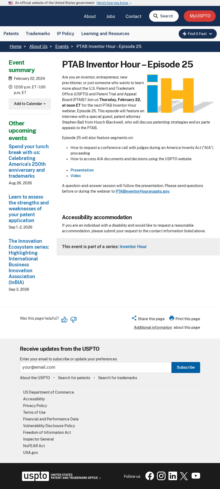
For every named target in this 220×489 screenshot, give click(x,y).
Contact (133, 16)
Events (62, 46)
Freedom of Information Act (47, 432)
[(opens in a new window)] (160, 479)
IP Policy (65, 33)
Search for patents (74, 378)
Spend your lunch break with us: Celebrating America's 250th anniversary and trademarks (29, 161)
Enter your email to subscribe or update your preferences (68, 359)
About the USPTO (35, 378)
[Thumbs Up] (64, 319)
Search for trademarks (117, 378)
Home (15, 46)
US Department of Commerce (48, 392)
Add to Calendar (29, 104)
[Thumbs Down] (73, 319)
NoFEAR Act (34, 446)
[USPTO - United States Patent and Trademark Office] (60, 479)
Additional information (153, 327)
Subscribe (186, 367)
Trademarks (38, 33)
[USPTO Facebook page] (148, 479)
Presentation (82, 170)
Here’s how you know (114, 3)
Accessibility (34, 399)
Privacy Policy (35, 406)
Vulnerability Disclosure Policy (49, 426)
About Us (38, 46)
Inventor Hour (133, 246)
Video (76, 176)
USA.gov (30, 452)
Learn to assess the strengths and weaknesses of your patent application (29, 208)
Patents (11, 33)
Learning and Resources (105, 33)
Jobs (110, 16)
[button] (148, 320)
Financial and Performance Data (51, 419)
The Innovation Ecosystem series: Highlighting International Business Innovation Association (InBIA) (29, 261)
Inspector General (38, 439)
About (90, 16)
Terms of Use (34, 412)
